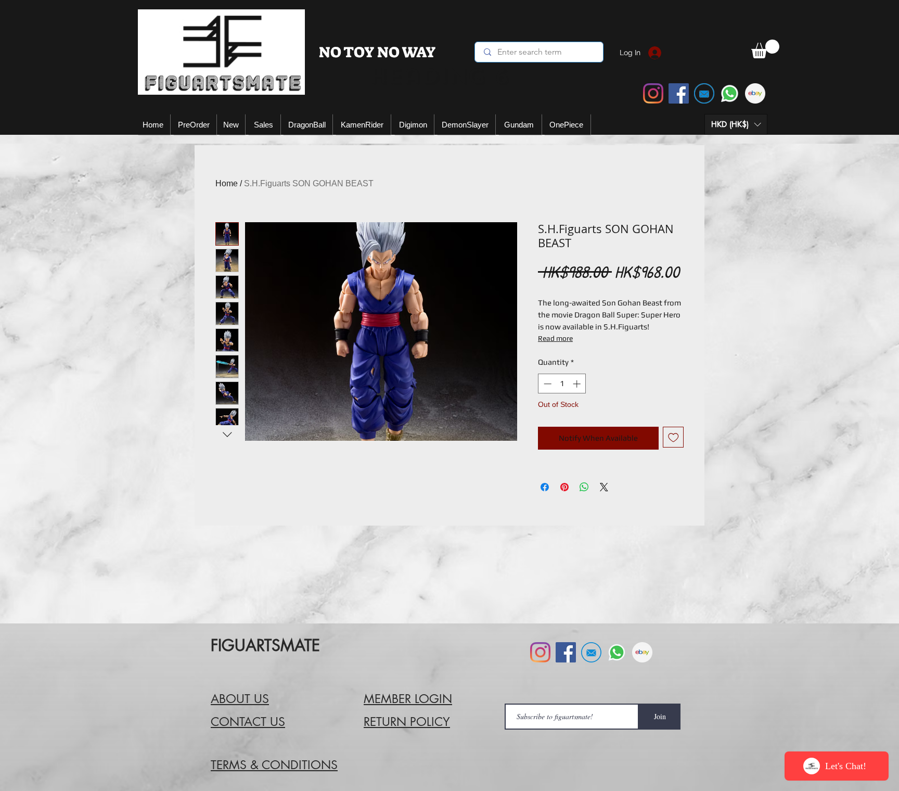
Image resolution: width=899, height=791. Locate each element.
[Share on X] (604, 487)
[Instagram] (653, 93)
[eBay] (755, 93)
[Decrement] (547, 383)
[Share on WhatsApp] (584, 487)
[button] (735, 124)
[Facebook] (679, 93)
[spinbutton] (562, 383)
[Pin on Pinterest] (564, 487)
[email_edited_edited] (704, 93)
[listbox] (735, 124)
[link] (765, 49)
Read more (555, 338)
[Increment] (578, 383)
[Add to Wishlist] (673, 437)
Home (226, 183)
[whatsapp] (730, 93)
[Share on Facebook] (544, 487)
